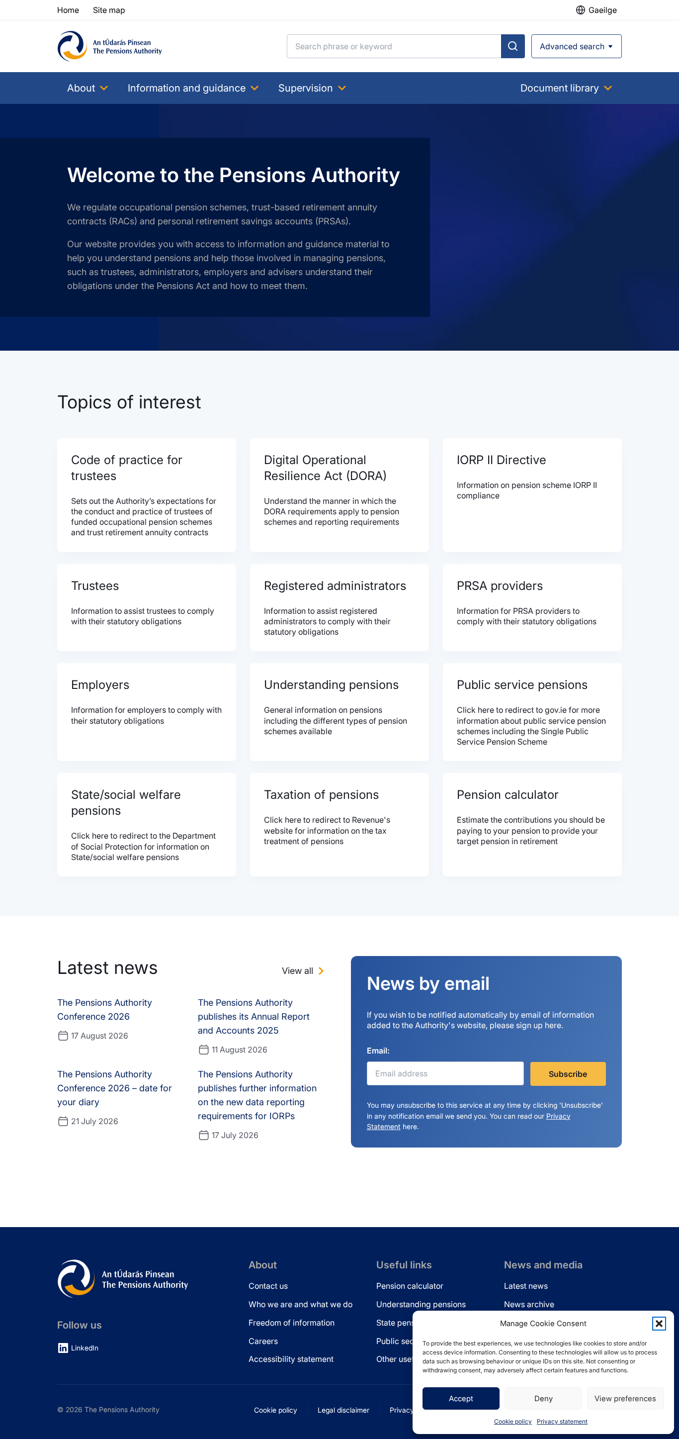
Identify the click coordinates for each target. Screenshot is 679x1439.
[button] (659, 1324)
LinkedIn (84, 1347)
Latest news (526, 1286)
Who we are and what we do (300, 1304)
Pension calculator (409, 1286)
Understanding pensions (421, 1304)
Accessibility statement (291, 1359)
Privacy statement (562, 1421)
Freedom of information (292, 1323)
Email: (378, 1050)
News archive (529, 1304)
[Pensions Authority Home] (110, 46)
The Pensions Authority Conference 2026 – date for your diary (114, 1088)
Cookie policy (513, 1421)
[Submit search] (513, 46)
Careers (263, 1341)
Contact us (268, 1286)
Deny (543, 1398)
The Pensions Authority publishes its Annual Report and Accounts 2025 (254, 1016)
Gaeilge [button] (603, 10)
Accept (461, 1398)
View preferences (625, 1398)
